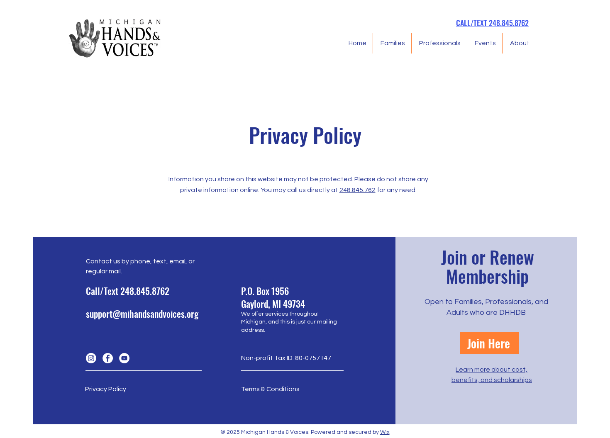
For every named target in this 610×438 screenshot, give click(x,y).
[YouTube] (124, 358)
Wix (385, 432)
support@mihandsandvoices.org (142, 313)
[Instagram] (91, 358)
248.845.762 (357, 190)
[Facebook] (107, 358)
